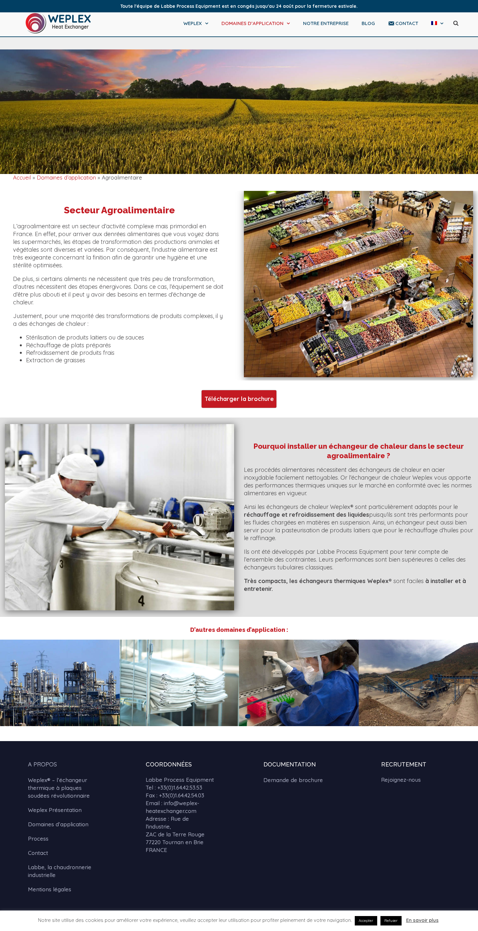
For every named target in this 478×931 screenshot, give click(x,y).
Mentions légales (49, 889)
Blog (368, 23)
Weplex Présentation (55, 809)
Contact (406, 23)
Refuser (391, 920)
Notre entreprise (326, 23)
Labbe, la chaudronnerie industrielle (59, 871)
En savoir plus (422, 920)
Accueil (22, 177)
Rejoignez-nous (401, 779)
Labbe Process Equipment (180, 779)
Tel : (174, 787)
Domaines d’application (252, 23)
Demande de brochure (293, 780)
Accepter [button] (366, 920)
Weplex (192, 23)
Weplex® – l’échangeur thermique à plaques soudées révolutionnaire (59, 788)
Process (38, 838)
